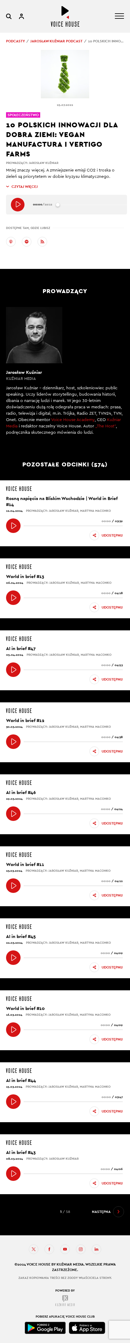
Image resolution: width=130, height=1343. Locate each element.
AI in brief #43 (21, 1152)
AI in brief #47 (21, 648)
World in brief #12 (25, 720)
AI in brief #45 (21, 936)
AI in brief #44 (21, 1080)
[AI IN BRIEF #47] (13, 669)
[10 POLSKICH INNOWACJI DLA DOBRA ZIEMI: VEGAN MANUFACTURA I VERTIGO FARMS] (17, 204)
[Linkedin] (96, 1249)
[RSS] (42, 242)
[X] (33, 1249)
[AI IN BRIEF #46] (13, 813)
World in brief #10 (25, 1008)
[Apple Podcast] (11, 242)
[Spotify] (26, 242)
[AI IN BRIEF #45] (13, 957)
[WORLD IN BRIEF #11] (13, 885)
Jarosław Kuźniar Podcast (56, 41)
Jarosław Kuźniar (43, 163)
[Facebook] (49, 1249)
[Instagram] (81, 1249)
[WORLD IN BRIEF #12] (13, 741)
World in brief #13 (25, 576)
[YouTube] (65, 1249)
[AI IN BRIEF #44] (13, 1101)
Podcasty (15, 41)
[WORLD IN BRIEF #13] (13, 597)
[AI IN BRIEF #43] (13, 1173)
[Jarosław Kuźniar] (65, 374)
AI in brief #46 (21, 792)
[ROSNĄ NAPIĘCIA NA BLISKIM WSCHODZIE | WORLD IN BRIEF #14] (13, 525)
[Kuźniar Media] (65, 1300)
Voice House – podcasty (65, 16)
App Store (87, 1328)
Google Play (45, 1328)
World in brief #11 (25, 864)
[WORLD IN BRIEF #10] (13, 1029)
